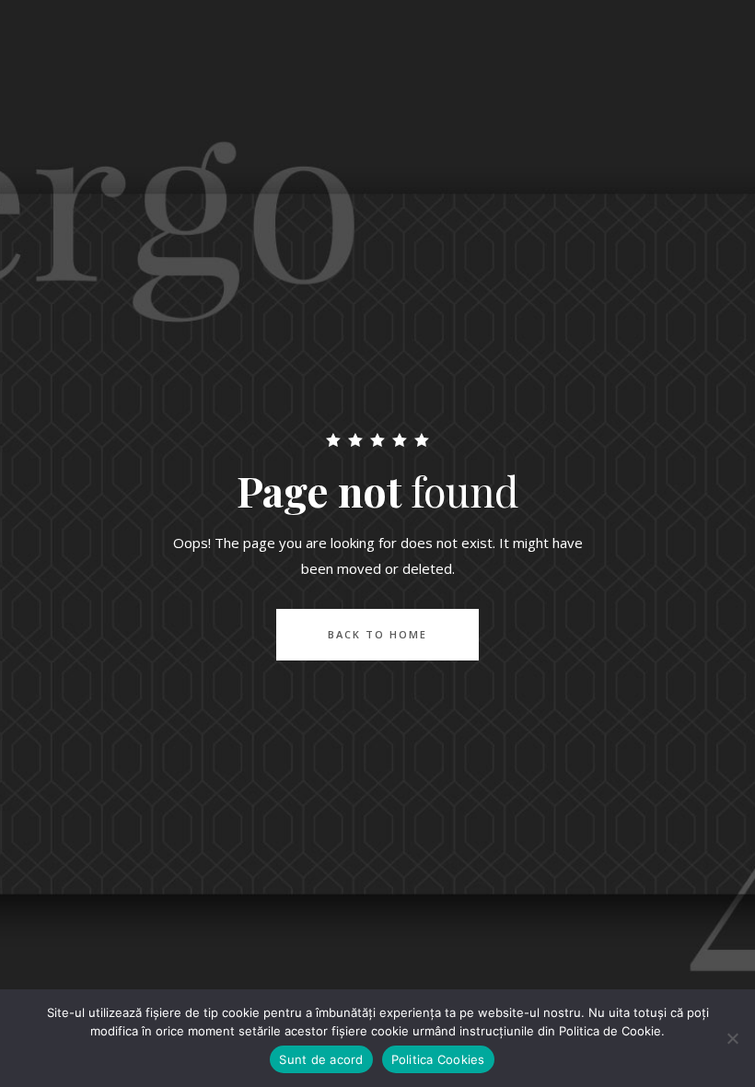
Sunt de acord (321, 1059)
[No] (732, 1038)
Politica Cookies (438, 1059)
